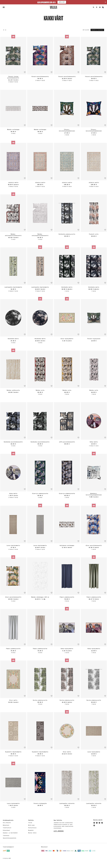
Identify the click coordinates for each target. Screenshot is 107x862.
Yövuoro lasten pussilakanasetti (13, 77)
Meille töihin (32, 833)
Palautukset (6, 830)
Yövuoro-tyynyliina (93, 338)
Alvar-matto (13, 700)
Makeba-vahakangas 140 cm (40, 597)
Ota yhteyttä (7, 822)
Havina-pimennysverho (40, 700)
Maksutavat (6, 825)
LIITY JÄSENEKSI (59, 831)
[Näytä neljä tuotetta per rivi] (5, 30)
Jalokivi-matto (13, 182)
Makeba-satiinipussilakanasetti (13, 234)
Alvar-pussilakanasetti (94, 545)
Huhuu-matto (94, 442)
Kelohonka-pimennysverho (67, 234)
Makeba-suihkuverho (13, 390)
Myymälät (31, 830)
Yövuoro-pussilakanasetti (40, 76)
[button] (3, 7)
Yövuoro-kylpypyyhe (40, 803)
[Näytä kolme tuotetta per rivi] (4, 30)
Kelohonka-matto (67, 287)
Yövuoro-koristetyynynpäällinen (67, 130)
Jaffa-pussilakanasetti (67, 442)
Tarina (30, 822)
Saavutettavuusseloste (9, 838)
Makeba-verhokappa (13, 129)
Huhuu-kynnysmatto (67, 648)
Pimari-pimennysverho (67, 597)
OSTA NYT (62, 2)
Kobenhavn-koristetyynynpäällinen (94, 494)
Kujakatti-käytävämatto (13, 752)
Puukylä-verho (93, 234)
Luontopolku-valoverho (66, 803)
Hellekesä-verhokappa (67, 545)
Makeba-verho (40, 390)
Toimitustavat (7, 827)
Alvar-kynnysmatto (67, 338)
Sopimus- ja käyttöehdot (10, 833)
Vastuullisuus (32, 827)
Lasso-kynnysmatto (93, 752)
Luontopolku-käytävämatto (13, 287)
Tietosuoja (6, 835)
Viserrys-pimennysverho (40, 493)
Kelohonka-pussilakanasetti (13, 442)
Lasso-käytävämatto (13, 545)
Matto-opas (31, 825)
